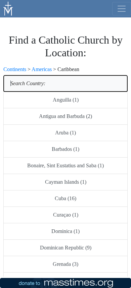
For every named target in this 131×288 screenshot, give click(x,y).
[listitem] (65, 83)
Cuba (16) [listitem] (65, 198)
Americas (42, 69)
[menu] (121, 8)
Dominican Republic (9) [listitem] (65, 247)
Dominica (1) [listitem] (65, 231)
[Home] (8, 8)
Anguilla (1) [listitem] (66, 100)
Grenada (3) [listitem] (65, 264)
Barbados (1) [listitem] (65, 149)
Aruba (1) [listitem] (65, 132)
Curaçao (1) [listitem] (65, 215)
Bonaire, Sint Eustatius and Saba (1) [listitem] (65, 165)
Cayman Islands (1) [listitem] (65, 182)
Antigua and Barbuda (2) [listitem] (65, 116)
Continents (14, 69)
